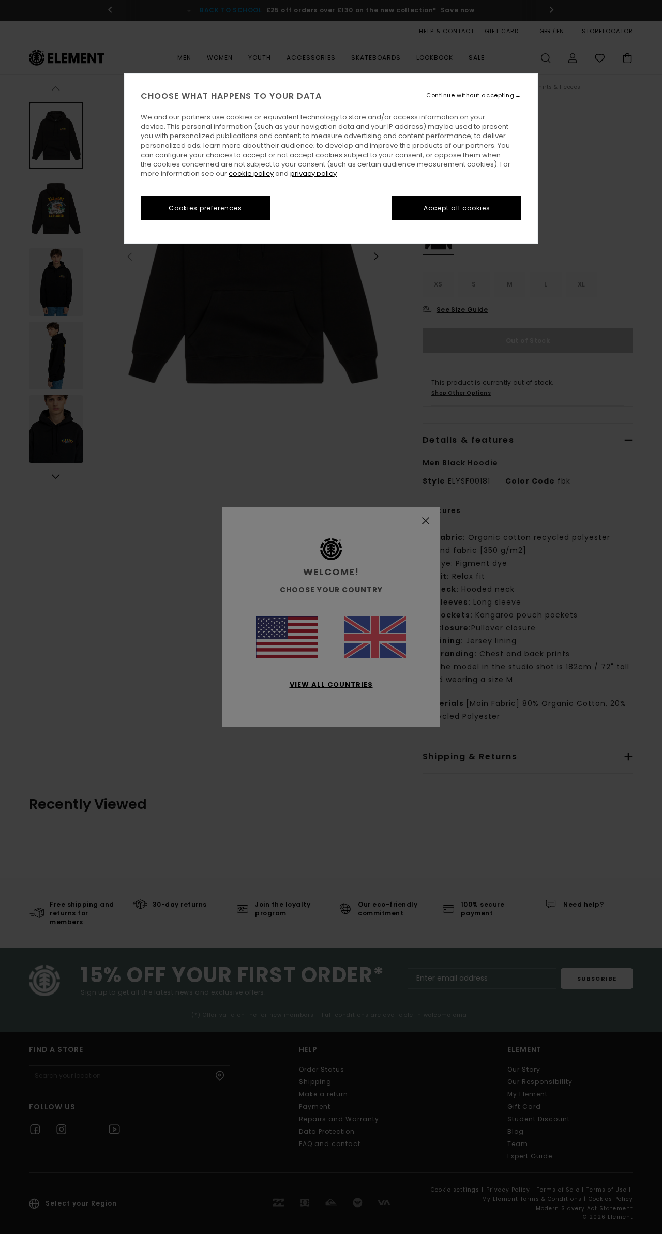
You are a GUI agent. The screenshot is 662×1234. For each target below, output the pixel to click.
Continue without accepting (470, 95)
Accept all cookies (457, 208)
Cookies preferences (205, 208)
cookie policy (251, 173)
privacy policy (313, 173)
